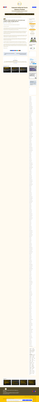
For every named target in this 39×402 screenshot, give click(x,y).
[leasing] (33, 68)
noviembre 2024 (31, 112)
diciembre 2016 (30, 230)
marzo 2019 (30, 192)
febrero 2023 (30, 129)
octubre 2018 (30, 199)
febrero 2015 (30, 261)
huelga (32, 360)
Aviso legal (33, 396)
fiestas (30, 359)
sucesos (33, 368)
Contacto (28, 396)
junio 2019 (30, 188)
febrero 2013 (30, 292)
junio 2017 (30, 222)
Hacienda (30, 360)
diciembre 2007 (30, 323)
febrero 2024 (30, 119)
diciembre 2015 (30, 247)
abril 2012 (30, 299)
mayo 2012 (30, 298)
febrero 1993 (30, 336)
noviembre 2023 (30, 123)
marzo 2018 (30, 209)
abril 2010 (30, 312)
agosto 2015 (30, 253)
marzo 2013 (30, 291)
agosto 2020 (30, 168)
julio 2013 (30, 285)
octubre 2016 (30, 233)
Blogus (10, 398)
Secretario (15, 60)
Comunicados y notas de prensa (6, 380)
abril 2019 (30, 191)
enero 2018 (30, 212)
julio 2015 (30, 254)
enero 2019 (30, 195)
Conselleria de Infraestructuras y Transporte (32, 354)
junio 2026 (30, 98)
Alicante (33, 348)
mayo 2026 (30, 99)
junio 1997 (30, 333)
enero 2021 (30, 161)
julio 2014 (30, 271)
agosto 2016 (30, 236)
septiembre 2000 (31, 329)
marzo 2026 (30, 102)
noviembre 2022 (31, 133)
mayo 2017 (30, 223)
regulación (30, 367)
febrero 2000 (30, 330)
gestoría (32, 359)
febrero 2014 (30, 278)
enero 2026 (30, 105)
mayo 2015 (30, 257)
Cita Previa (26, 396)
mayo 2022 (30, 140)
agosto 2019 (30, 185)
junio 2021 (30, 154)
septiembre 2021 (31, 150)
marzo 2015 (30, 260)
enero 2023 (30, 130)
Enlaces (30, 396)
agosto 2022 (30, 137)
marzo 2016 (30, 243)
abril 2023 (30, 126)
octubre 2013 (30, 284)
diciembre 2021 (30, 147)
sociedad (30, 368)
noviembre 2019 (30, 181)
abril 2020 (30, 174)
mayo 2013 (30, 288)
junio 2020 (30, 171)
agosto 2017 (30, 219)
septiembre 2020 (31, 167)
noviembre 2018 (30, 198)
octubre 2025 (30, 109)
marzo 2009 (30, 316)
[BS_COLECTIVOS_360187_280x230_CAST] (33, 75)
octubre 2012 (30, 295)
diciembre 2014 (30, 264)
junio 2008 (30, 322)
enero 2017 (30, 229)
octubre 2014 (30, 267)
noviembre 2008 (31, 319)
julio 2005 (30, 326)
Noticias (5, 383)
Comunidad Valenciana (6, 381)
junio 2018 (30, 205)
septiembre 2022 (31, 136)
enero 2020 (30, 178)
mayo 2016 (30, 240)
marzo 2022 (30, 143)
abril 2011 (30, 305)
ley (34, 360)
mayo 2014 (30, 274)
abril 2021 (30, 157)
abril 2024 (30, 116)
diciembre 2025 (30, 106)
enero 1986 (30, 340)
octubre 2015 (30, 250)
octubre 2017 (30, 216)
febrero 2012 (30, 302)
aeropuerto (31, 348)
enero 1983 (30, 343)
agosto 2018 (30, 202)
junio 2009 (30, 315)
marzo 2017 (30, 226)
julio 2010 (30, 309)
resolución (33, 367)
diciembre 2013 (30, 281)
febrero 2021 (30, 160)
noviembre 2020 (31, 164)
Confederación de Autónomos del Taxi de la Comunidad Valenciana (6, 67)
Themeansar (13, 398)
